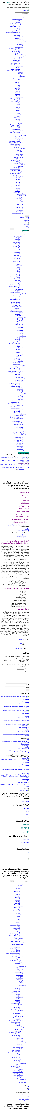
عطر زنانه (20, 72)
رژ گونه (18, 107)
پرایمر (18, 102)
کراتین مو (17, 189)
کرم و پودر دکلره (15, 180)
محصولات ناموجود (21, 194)
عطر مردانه (20, 73)
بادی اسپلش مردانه (15, 64)
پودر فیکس (17, 105)
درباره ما (27, 811)
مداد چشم (17, 94)
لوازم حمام (20, 39)
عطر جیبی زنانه (16, 67)
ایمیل (27, 687)
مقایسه (24, 1080)
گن (22, 45)
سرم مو (18, 188)
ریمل (18, 85)
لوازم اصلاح (23, 135)
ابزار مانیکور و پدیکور (14, 124)
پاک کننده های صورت (17, 25)
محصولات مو (22, 164)
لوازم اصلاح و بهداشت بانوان (15, 142)
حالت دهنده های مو (15, 169)
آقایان (20, 644)
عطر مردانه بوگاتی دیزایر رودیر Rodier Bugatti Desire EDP (15, 769)
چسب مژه (17, 80)
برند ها (28, 817)
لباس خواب (17, 52)
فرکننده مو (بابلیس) (18, 157)
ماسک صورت (19, 211)
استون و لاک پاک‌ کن (15, 126)
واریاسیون (17, 182)
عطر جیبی (20, 66)
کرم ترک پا (20, 204)
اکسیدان (17, 177)
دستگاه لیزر (20, 151)
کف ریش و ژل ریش (14, 141)
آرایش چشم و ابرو (18, 77)
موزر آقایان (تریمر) (15, 160)
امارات (20, 639)
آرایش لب (20, 114)
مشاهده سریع (25, 700)
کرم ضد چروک (19, 208)
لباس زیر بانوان (19, 47)
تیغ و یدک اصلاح (19, 136)
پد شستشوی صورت (15, 26)
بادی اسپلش (20, 61)
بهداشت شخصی (19, 444)
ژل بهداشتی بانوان (15, 144)
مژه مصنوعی (16, 95)
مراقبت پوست (22, 195)
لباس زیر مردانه (19, 54)
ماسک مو (17, 191)
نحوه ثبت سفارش (26, 839)
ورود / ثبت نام (22, 1082)
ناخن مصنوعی (16, 129)
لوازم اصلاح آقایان (18, 138)
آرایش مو (20, 166)
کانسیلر (18, 110)
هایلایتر (18, 113)
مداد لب (18, 122)
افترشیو (18, 139)
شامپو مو (20, 172)
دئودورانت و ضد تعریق (17, 36)
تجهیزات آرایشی (19, 130)
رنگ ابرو (17, 83)
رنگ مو (18, 179)
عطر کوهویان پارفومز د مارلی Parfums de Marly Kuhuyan (15, 720)
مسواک (18, 22)
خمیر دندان (17, 20)
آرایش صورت (19, 97)
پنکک (18, 104)
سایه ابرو (17, 88)
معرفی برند (20, 449)
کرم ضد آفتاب (19, 207)
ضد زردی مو (16, 174)
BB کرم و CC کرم (15, 98)
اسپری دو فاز (16, 185)
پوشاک (24, 41)
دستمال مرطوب (15, 30)
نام (28, 684)
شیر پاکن (17, 33)
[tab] (13, 534)
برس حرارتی (19, 149)
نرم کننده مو (16, 192)
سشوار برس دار (19, 154)
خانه (28, 454)
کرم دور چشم (19, 205)
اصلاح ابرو (17, 79)
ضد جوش (20, 202)
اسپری (21, 57)
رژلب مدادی (16, 120)
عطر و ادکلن (19, 441)
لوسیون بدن (20, 210)
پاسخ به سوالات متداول (25, 842)
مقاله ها (27, 814)
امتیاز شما (26, 668)
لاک (19, 127)
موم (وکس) (17, 147)
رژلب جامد (17, 117)
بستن (27, 1086)
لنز (22, 133)
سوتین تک (17, 50)
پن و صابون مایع (16, 27)
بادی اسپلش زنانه (15, 63)
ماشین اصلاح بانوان (18, 161)
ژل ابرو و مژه (16, 86)
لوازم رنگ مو (19, 176)
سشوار (21, 152)
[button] (24, 727)
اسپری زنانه (17, 58)
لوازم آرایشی (22, 76)
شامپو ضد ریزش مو (15, 173)
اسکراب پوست (19, 198)
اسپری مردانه (16, 60)
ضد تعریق (17, 38)
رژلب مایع (17, 119)
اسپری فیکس (16, 99)
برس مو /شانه (16, 167)
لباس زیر (20, 447)
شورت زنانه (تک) (15, 51)
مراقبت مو (20, 183)
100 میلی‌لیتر (18, 648)
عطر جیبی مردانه (15, 69)
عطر (24, 55)
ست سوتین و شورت (14, 48)
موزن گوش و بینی (18, 163)
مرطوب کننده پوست (17, 213)
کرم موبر (17, 145)
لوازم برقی (23, 148)
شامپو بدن (20, 199)
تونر (19, 29)
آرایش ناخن (20, 123)
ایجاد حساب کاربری (24, 1094)
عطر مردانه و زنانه (18, 75)
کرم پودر (17, 111)
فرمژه (18, 91)
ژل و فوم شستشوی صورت (13, 32)
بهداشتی (24, 17)
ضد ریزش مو (16, 364)
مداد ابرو (17, 92)
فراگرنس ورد (11, 524)
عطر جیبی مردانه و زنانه (13, 70)
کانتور (18, 108)
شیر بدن (21, 201)
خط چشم (17, 82)
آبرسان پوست (19, 196)
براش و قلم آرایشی (15, 132)
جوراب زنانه (20, 44)
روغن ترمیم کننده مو (14, 186)
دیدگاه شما (26, 671)
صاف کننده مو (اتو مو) (17, 155)
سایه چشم (17, 89)
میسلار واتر (17, 35)
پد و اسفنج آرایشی (15, 101)
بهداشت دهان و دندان (17, 19)
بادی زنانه (20, 42)
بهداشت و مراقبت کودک (16, 23)
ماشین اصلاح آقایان (18, 158)
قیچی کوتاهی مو (15, 170)
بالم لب (18, 116)
